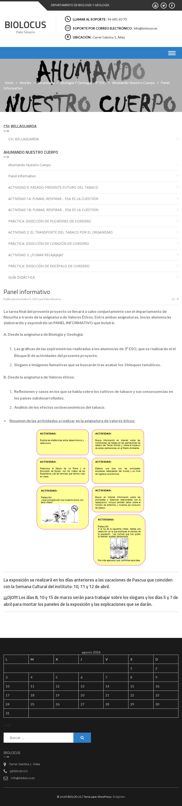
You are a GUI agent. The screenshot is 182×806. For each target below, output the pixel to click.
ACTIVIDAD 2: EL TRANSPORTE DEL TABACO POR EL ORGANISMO (60, 232)
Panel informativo (22, 176)
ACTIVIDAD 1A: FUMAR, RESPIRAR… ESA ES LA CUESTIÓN (53, 198)
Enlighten (119, 796)
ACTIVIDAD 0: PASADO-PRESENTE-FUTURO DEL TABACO (53, 187)
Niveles (25, 83)
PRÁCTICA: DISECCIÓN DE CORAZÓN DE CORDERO (48, 243)
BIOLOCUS (25, 24)
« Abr (7, 725)
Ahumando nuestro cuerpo (133, 83)
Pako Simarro (52, 299)
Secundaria (46, 83)
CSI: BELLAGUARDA (23, 139)
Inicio (9, 83)
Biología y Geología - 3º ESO (83, 83)
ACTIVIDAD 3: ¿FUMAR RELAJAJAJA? (35, 255)
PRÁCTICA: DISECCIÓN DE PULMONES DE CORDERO (49, 221)
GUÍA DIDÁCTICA (21, 277)
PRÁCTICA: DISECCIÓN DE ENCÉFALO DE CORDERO (49, 266)
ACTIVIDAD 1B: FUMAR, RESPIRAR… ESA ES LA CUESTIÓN (53, 210)
